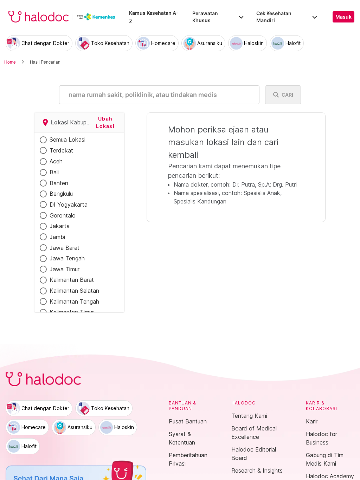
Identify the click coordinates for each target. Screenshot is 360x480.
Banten (59, 183)
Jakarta (60, 226)
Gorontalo (63, 215)
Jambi (57, 237)
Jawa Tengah (67, 258)
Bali (54, 172)
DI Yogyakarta (69, 204)
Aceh (56, 161)
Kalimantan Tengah (74, 301)
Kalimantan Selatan (74, 290)
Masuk (343, 17)
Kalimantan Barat (72, 280)
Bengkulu (61, 193)
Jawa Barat (64, 248)
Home (10, 62)
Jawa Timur (64, 269)
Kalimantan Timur (72, 312)
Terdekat (61, 150)
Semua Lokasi (67, 139)
